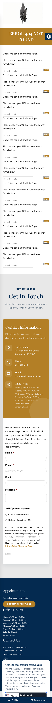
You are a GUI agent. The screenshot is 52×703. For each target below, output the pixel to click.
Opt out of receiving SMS (19, 520)
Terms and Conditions (27, 546)
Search (46, 70)
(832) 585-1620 (21, 365)
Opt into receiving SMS (18, 514)
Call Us (14, 700)
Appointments (40, 700)
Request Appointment (19, 604)
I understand (26, 695)
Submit (8, 554)
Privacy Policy (11, 546)
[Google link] (5, 660)
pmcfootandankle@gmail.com (28, 376)
